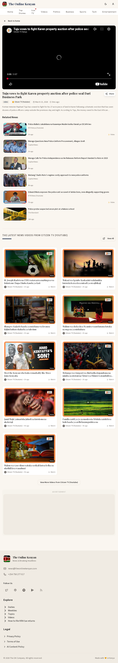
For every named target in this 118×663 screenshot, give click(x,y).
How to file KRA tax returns (21, 620)
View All (110, 238)
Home (10, 11)
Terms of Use (13, 641)
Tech (94, 11)
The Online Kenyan (22, 4)
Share (111, 93)
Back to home (14, 21)
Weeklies (12, 610)
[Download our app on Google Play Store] (32, 590)
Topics (11, 614)
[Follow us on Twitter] (6, 590)
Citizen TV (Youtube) (14, 287)
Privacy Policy (13, 636)
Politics (56, 11)
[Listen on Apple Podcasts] (15, 590)
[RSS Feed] (41, 590)
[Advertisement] (59, 514)
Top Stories (22, 12)
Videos (44, 11)
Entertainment (109, 11)
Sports (83, 11)
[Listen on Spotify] (24, 590)
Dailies (11, 607)
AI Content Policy (15, 646)
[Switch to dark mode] (105, 4)
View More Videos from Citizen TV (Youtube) (59, 482)
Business (70, 11)
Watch (53, 287)
